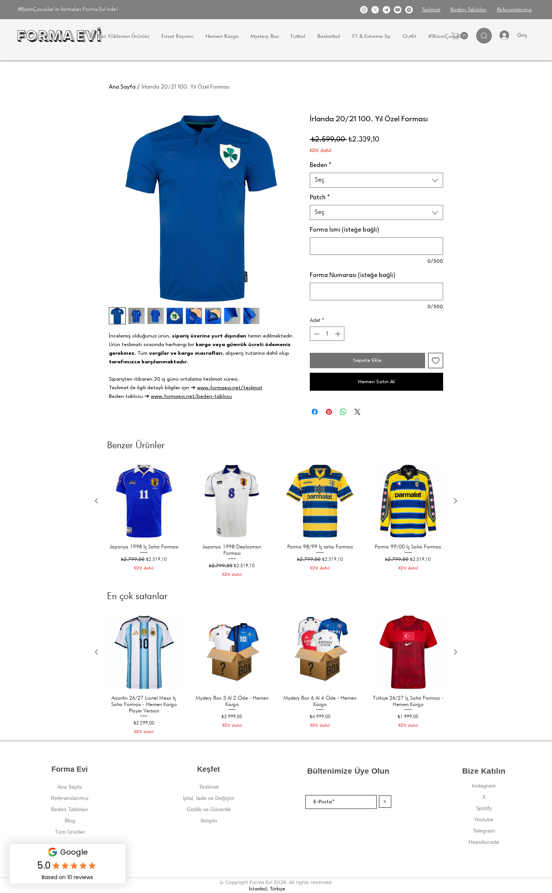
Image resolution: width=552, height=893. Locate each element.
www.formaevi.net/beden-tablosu (191, 396)
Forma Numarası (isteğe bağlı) (352, 275)
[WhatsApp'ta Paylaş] (343, 411)
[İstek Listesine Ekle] (435, 360)
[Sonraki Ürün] (455, 500)
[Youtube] (397, 10)
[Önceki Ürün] (96, 500)
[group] (276, 521)
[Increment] (338, 334)
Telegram (484, 831)
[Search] (484, 36)
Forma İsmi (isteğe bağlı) (344, 230)
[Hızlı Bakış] (144, 501)
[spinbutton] (327, 334)
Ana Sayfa (122, 87)
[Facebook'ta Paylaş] (314, 411)
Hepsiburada (484, 842)
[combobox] (376, 180)
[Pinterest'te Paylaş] (328, 411)
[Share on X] (357, 411)
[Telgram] (386, 10)
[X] (375, 10)
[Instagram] (364, 10)
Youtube (483, 819)
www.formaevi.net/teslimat (229, 387)
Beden (321, 165)
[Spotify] (409, 10)
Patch (320, 197)
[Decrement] (316, 334)
